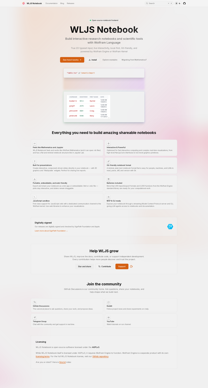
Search (160, 3)
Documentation (52, 3)
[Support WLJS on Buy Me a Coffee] (131, 266)
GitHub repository (100, 356)
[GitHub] (184, 3)
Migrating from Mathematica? (134, 60)
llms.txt (62, 362)
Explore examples (110, 60)
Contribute (106, 266)
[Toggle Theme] (178, 3)
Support (122, 266)
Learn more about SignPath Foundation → (51, 231)
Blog (62, 3)
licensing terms (42, 356)
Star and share (84, 266)
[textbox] (104, 73)
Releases (70, 3)
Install (94, 60)
